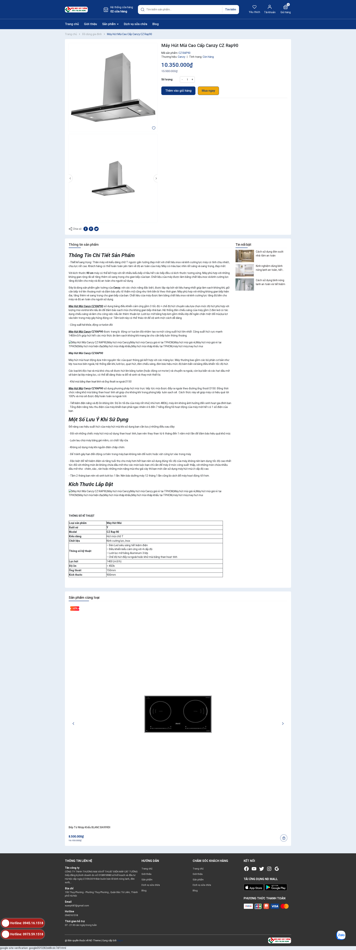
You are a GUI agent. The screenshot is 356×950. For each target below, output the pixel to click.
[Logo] (279, 940)
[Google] (277, 868)
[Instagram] (269, 868)
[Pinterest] (91, 228)
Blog (155, 24)
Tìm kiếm (230, 9)
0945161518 (71, 915)
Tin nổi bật (243, 244)
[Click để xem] (113, 87)
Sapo (120, 940)
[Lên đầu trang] (350, 938)
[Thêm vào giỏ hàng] (284, 838)
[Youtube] (254, 868)
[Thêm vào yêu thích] (154, 127)
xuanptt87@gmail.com (77, 905)
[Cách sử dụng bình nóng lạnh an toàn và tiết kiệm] (244, 284)
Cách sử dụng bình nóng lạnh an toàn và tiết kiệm (270, 282)
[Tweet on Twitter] (96, 228)
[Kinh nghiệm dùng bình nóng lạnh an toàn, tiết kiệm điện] (244, 270)
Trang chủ (72, 24)
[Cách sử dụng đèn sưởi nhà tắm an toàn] (244, 256)
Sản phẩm (109, 24)
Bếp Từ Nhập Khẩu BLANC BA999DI (89, 827)
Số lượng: (167, 79)
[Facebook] (246, 868)
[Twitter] (261, 868)
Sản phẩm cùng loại (84, 597)
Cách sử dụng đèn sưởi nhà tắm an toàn (269, 253)
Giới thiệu (90, 24)
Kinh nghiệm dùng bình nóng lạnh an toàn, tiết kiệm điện (269, 268)
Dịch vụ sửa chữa (135, 24)
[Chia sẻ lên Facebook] (85, 228)
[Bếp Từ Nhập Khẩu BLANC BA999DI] (178, 714)
